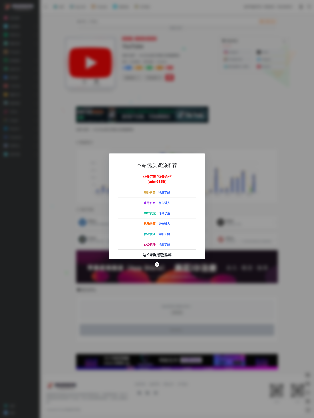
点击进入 (164, 203)
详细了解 (164, 192)
